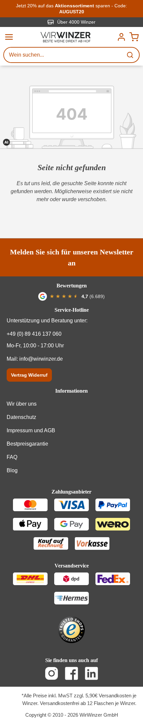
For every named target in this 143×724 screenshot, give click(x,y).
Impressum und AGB (31, 430)
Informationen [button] (71, 391)
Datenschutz (21, 417)
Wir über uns (22, 404)
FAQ (12, 457)
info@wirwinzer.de (41, 359)
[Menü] (9, 37)
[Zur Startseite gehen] (65, 37)
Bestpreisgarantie (27, 444)
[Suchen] (130, 55)
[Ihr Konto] (121, 37)
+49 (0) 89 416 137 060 (34, 334)
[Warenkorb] (134, 37)
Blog (12, 470)
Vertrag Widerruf (29, 375)
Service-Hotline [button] (72, 310)
